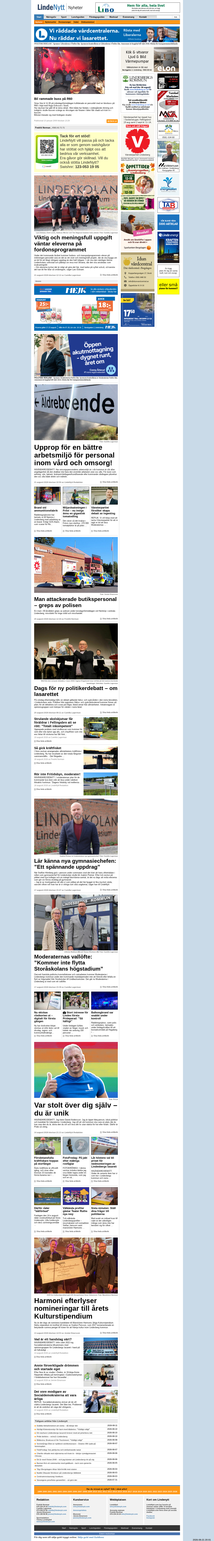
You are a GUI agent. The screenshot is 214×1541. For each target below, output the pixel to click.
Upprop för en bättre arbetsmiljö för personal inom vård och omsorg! (74, 455)
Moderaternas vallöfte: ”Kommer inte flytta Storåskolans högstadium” (68, 963)
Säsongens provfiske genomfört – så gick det (57, 1480)
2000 (45, 1492)
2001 (50, 1492)
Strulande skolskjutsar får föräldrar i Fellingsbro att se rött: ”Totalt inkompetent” (55, 722)
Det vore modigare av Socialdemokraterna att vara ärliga (55, 1395)
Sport (63, 17)
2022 (155, 1492)
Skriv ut (113, 121)
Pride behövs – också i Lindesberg (52, 1437)
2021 (150, 1492)
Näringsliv (51, 17)
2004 (65, 1492)
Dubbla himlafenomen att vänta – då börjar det (57, 1426)
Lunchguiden (77, 17)
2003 (60, 1492)
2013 (110, 1492)
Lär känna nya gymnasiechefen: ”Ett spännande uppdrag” (75, 864)
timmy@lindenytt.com (46, 1522)
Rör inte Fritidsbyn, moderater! (57, 774)
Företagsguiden (96, 17)
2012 (105, 1492)
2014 (115, 1492)
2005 (70, 1492)
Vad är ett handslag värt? (53, 1339)
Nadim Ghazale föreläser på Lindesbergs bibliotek (59, 1473)
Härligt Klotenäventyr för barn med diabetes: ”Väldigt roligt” (63, 1429)
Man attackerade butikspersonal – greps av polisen (75, 602)
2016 (125, 1492)
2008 (85, 1492)
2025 (170, 1492)
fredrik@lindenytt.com (57, 1506)
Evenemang (128, 17)
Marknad (114, 17)
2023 (160, 1492)
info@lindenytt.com (81, 1506)
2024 (165, 1492)
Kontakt (143, 17)
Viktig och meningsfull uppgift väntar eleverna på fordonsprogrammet (73, 243)
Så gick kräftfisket (47, 748)
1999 (40, 1492)
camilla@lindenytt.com (57, 1510)
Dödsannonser (87, 22)
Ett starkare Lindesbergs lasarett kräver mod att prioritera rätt (64, 1433)
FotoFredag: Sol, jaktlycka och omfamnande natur (59, 1450)
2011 (100, 1492)
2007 (80, 1492)
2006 (75, 1492)
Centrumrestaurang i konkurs (50, 1476)
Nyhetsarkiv (50, 22)
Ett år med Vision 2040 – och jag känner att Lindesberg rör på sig (65, 1460)
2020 (145, 1492)
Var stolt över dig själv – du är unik (75, 1109)
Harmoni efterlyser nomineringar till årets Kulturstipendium (71, 1308)
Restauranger (65, 22)
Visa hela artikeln (110, 275)
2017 (130, 1492)
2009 (90, 1492)
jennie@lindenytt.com (57, 1514)
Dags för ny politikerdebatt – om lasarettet (75, 691)
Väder (76, 22)
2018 (135, 1492)
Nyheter (39, 22)
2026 (175, 1492)
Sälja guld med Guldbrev (91, 1537)
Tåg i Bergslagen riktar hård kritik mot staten (57, 1469)
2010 (95, 1492)
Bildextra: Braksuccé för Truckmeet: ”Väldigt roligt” (60, 1440)
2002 (55, 1492)
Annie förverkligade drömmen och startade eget (56, 1367)
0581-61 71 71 (58, 128)
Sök (175, 17)
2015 (120, 1492)
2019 (140, 1492)
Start (39, 17)
